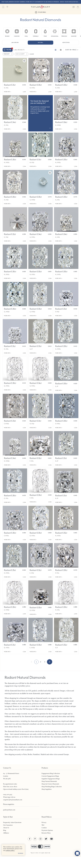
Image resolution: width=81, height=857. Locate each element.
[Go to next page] (49, 661)
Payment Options (47, 830)
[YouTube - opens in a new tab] (51, 838)
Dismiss (20, 853)
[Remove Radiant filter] (12, 54)
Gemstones (66, 42)
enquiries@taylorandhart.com (12, 800)
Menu (3, 7)
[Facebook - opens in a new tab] (29, 838)
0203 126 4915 (7, 794)
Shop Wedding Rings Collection (52, 786)
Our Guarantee (8, 825)
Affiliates (6, 833)
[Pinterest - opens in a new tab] (35, 838)
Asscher (73, 36)
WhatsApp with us (9, 797)
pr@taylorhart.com (9, 810)
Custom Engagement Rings (50, 776)
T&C (43, 825)
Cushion (17, 36)
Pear (45, 36)
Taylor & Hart (40, 6)
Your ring (42, 12)
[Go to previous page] (31, 661)
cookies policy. (10, 850)
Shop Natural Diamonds (49, 781)
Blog (4, 830)
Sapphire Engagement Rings (51, 779)
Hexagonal (55, 36)
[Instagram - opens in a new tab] (40, 838)
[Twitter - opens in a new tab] (46, 838)
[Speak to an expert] (74, 7)
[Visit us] (7, 7)
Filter (9, 49)
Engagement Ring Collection (51, 773)
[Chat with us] (77, 853)
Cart (78, 7)
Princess (64, 36)
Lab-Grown (15, 42)
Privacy (44, 822)
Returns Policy (46, 833)
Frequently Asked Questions (12, 822)
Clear (32, 54)
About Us (6, 828)
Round (7, 36)
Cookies (44, 828)
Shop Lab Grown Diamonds (50, 784)
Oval (26, 36)
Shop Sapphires (47, 789)
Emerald (35, 36)
